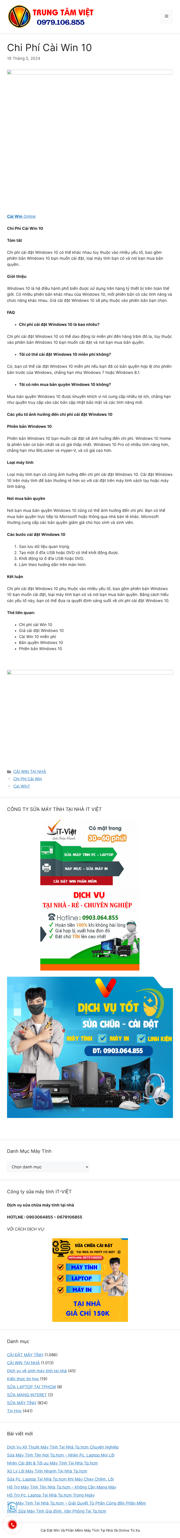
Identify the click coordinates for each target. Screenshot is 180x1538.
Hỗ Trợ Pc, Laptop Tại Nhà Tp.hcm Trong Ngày (51, 1495)
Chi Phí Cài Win (27, 779)
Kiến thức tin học (23, 1378)
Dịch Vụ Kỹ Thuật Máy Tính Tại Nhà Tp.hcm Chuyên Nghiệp (63, 1447)
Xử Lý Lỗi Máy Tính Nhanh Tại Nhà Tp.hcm (47, 1471)
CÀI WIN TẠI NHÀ (29, 771)
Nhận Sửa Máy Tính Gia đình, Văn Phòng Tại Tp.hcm (56, 1511)
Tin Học (14, 1410)
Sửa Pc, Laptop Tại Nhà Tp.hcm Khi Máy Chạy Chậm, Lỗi (60, 1479)
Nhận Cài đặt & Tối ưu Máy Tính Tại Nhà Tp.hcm (52, 1463)
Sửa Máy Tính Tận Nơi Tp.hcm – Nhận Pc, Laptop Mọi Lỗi (60, 1455)
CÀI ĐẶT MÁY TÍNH (25, 1354)
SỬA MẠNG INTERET (27, 1394)
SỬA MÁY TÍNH (21, 1402)
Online (21, 216)
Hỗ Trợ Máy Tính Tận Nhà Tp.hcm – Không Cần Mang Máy (61, 1487)
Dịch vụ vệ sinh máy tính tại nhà (37, 1370)
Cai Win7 (21, 786)
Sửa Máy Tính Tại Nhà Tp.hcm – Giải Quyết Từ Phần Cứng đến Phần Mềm (76, 1503)
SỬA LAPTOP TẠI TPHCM (31, 1386)
